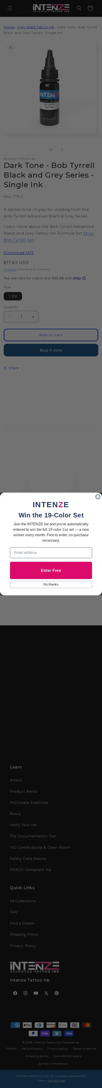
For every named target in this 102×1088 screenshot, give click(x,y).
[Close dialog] (98, 497)
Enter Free (51, 570)
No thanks (50, 584)
